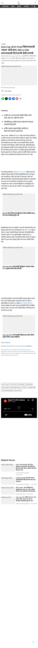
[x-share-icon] (6, 99)
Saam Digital (21, 384)
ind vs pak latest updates (7, 390)
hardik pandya (29, 384)
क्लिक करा (29, 346)
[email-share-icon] (17, 99)
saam (3, 384)
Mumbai (16, 352)
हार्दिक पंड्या (27, 230)
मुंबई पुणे (19, 6)
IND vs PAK (14, 384)
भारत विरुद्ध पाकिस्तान (27, 303)
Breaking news (24, 350)
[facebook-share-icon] (9, 99)
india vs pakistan (5, 387)
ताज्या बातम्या (5, 6)
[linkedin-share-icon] (13, 99)
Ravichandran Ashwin (15, 387)
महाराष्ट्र (12, 6)
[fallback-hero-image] (8, 468)
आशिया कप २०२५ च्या (20, 172)
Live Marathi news (18, 353)
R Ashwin (24, 387)
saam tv (8, 384)
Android (12, 355)
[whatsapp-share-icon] (2, 99)
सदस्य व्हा (8, 343)
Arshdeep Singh (31, 387)
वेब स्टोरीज (26, 6)
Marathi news (7, 350)
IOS (17, 355)
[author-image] (2, 91)
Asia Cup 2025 (18, 390)
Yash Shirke (8, 91)
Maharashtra (4, 352)
